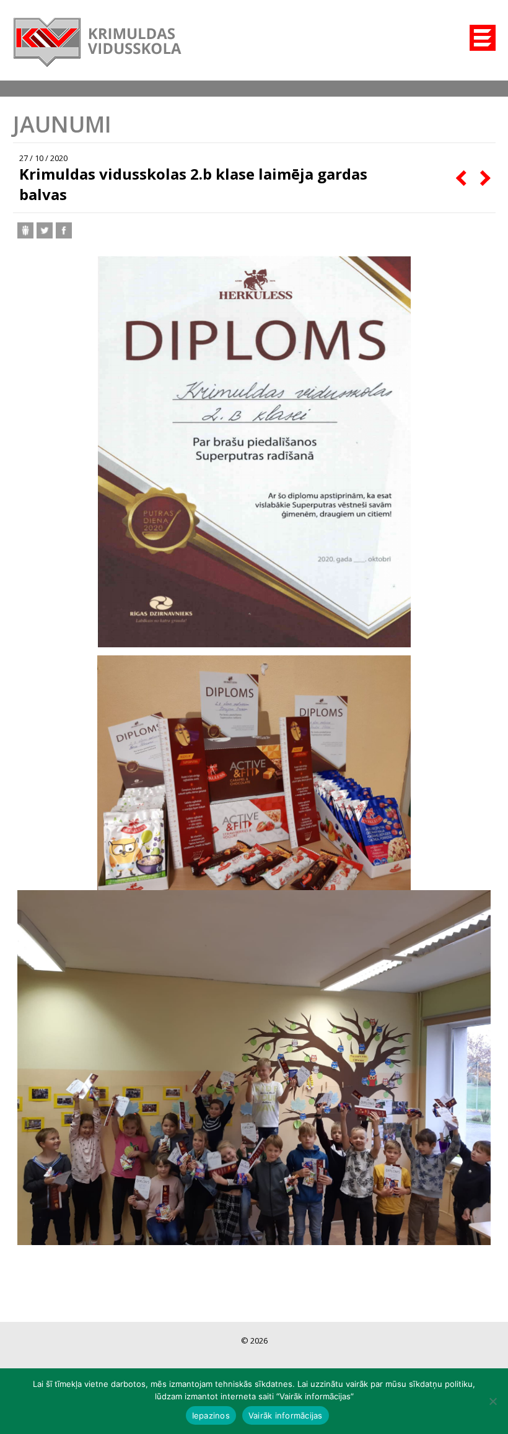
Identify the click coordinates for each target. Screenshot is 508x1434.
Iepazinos (211, 1415)
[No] (492, 1401)
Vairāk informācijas (285, 1415)
